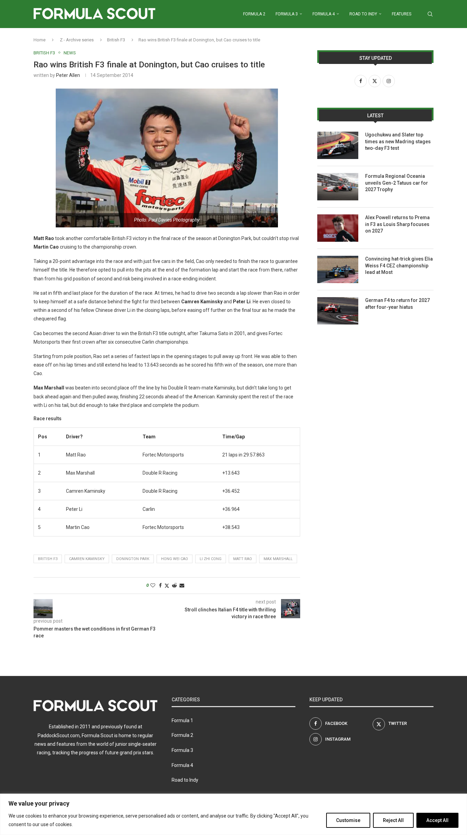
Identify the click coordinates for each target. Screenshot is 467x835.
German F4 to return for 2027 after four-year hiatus (397, 303)
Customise (348, 820)
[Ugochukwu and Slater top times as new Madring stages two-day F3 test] (337, 145)
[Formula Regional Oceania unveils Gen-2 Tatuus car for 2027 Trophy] (337, 186)
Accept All (437, 820)
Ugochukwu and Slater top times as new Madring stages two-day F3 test (398, 141)
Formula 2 (254, 14)
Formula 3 (287, 14)
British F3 (116, 39)
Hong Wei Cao (174, 559)
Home (39, 39)
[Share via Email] (181, 585)
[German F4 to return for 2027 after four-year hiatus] (337, 310)
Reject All (393, 820)
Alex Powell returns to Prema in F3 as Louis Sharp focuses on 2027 (397, 224)
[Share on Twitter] (166, 585)
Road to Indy (363, 14)
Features (401, 14)
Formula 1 (182, 720)
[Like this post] (152, 585)
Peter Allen (68, 75)
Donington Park (132, 559)
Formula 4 (323, 14)
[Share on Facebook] (160, 585)
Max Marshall (278, 559)
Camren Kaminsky (87, 559)
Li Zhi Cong (211, 559)
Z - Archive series (77, 39)
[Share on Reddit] (174, 585)
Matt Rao (242, 559)
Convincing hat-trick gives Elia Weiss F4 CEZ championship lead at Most (399, 265)
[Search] (430, 14)
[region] (233, 814)
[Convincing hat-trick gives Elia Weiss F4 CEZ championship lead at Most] (337, 269)
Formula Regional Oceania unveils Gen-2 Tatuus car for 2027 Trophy (396, 182)
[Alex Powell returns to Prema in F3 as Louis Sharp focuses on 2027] (337, 228)
